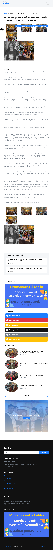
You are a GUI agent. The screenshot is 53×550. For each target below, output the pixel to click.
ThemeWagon (46, 547)
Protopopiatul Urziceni (9, 486)
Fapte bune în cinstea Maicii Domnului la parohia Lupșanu (32, 386)
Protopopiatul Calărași (9, 488)
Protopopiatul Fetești (9, 478)
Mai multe (26, 395)
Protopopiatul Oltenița (9, 483)
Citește (26, 418)
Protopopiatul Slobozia (9, 475)
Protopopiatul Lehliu (9, 481)
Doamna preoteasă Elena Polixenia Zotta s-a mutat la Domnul (25, 19)
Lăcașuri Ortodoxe (45, 546)
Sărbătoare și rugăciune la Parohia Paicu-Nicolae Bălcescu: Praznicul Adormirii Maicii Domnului (32, 374)
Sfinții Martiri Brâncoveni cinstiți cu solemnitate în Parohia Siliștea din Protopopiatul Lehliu (25, 260)
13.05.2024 (7, 69)
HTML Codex (36, 547)
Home (5, 13)
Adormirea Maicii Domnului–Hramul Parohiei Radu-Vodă (25, 268)
